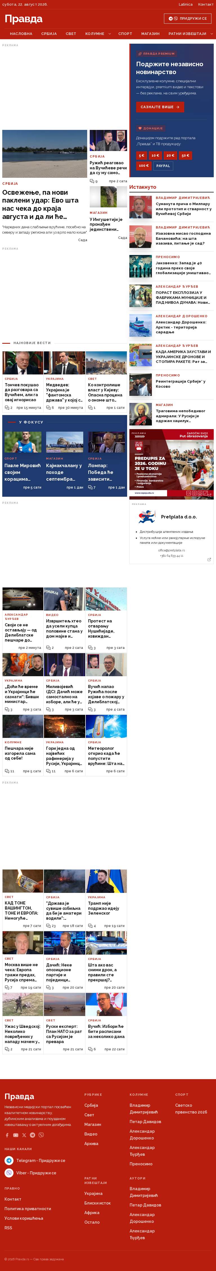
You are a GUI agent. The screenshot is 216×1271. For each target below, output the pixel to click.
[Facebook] (7, 1135)
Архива (91, 1143)
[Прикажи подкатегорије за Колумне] (109, 34)
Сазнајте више (157, 107)
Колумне (95, 34)
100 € (144, 166)
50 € (185, 156)
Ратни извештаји (187, 34)
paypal (163, 166)
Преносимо (141, 1164)
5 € (141, 156)
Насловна (21, 34)
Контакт (206, 4)
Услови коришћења (23, 1218)
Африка (92, 1212)
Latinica (186, 4)
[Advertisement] (64, 88)
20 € (170, 156)
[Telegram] (32, 1135)
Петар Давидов (145, 1121)
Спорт (125, 34)
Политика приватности (27, 1208)
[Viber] (41, 1135)
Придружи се (193, 19)
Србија (49, 34)
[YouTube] (16, 1135)
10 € (155, 156)
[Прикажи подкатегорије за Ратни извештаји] (212, 34)
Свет (71, 34)
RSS (8, 1228)
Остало (92, 1222)
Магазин (150, 34)
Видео (90, 1134)
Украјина (93, 1193)
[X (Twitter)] (24, 1135)
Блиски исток (97, 1203)
